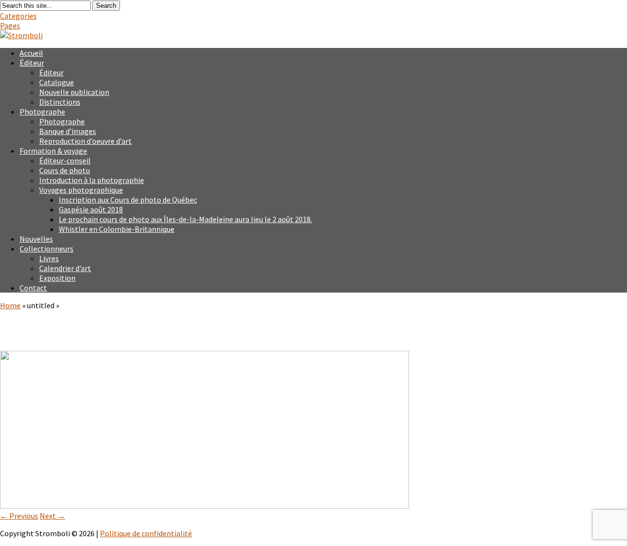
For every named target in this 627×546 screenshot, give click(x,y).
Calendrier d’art (65, 268)
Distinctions (59, 102)
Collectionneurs (46, 248)
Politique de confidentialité (146, 533)
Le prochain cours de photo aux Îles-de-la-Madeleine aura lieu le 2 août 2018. (185, 219)
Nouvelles (36, 239)
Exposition (57, 278)
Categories (18, 16)
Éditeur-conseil (65, 160)
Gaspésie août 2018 (91, 209)
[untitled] (204, 506)
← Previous (19, 516)
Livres (49, 258)
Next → (52, 516)
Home (10, 305)
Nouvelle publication (74, 92)
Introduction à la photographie (91, 180)
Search (106, 5)
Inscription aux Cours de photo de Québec (128, 200)
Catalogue (56, 82)
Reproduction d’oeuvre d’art (85, 141)
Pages (10, 25)
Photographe (42, 111)
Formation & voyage (53, 151)
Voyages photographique (81, 190)
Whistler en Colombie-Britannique (116, 229)
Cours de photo (64, 170)
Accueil (31, 53)
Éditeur (32, 63)
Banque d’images (67, 131)
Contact (33, 288)
